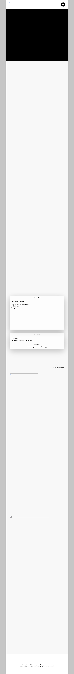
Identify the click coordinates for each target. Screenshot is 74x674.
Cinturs (23, 667)
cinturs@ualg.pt (31, 347)
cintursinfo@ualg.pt (41, 347)
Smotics (28, 667)
